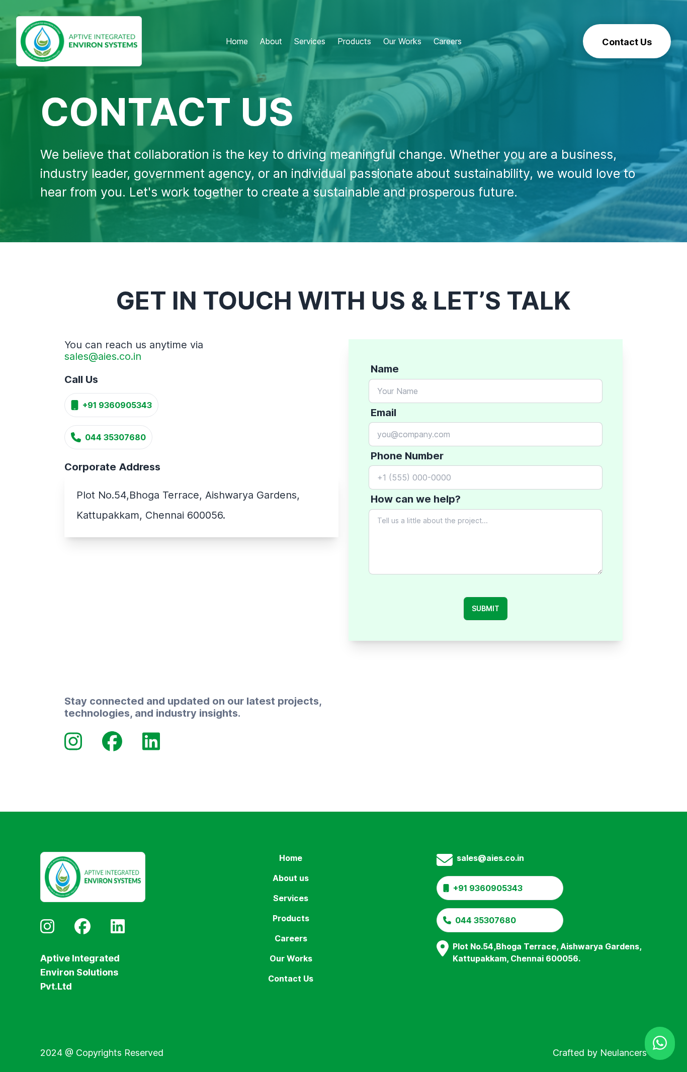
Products (354, 41)
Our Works (402, 41)
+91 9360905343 (117, 405)
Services (309, 41)
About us (291, 878)
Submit (485, 608)
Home (237, 41)
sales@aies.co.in (102, 356)
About (271, 41)
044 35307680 (115, 437)
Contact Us (290, 978)
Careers (448, 41)
